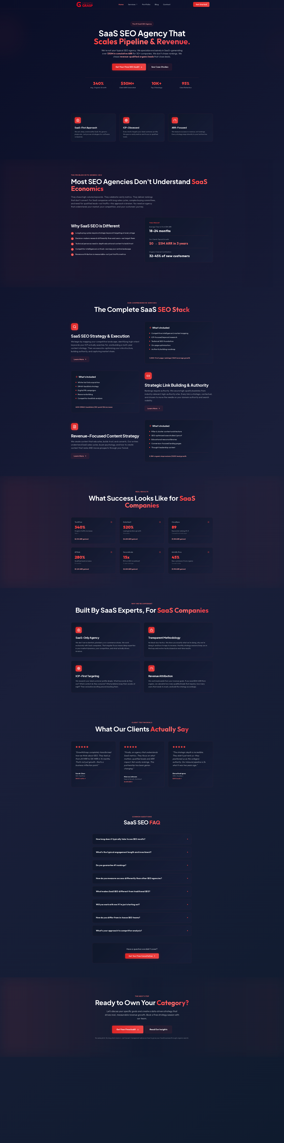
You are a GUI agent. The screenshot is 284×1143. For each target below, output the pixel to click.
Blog (157, 4)
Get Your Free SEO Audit (127, 67)
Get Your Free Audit (126, 1029)
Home (121, 4)
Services (131, 4)
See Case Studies (159, 67)
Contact (166, 4)
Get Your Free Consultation (141, 956)
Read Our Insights (158, 1029)
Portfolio (146, 4)
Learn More (79, 359)
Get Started (201, 4)
